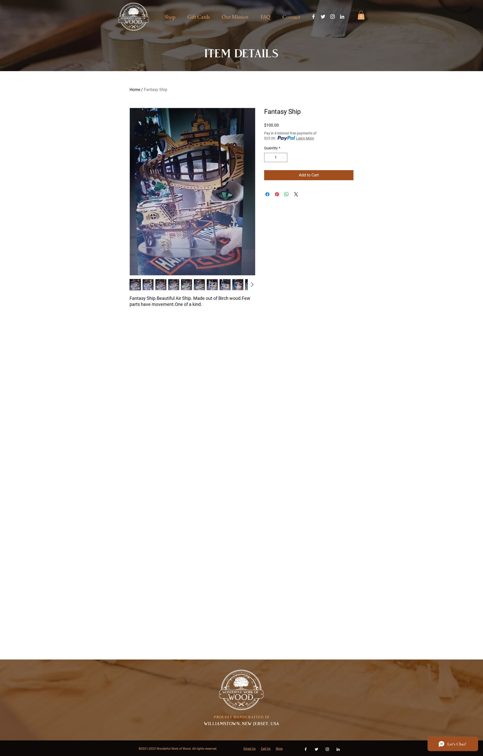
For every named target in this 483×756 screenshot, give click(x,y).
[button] (361, 15)
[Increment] (283, 157)
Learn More (305, 138)
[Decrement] (268, 157)
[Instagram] (333, 17)
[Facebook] (313, 17)
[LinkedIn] (342, 17)
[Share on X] (296, 194)
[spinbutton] (275, 157)
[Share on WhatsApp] (287, 194)
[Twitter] (323, 17)
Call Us (265, 748)
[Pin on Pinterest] (277, 194)
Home (135, 89)
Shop (279, 748)
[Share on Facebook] (267, 194)
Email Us (250, 748)
